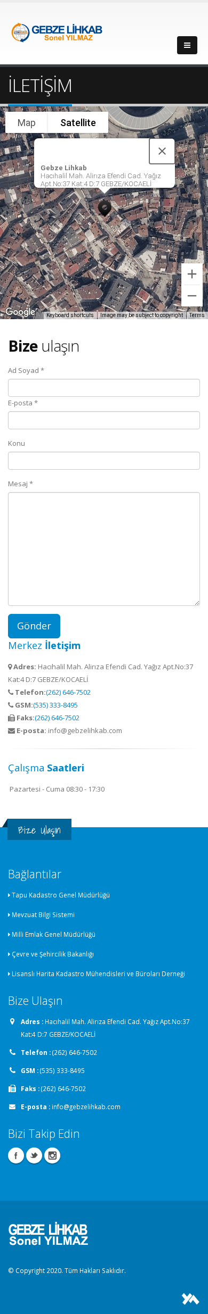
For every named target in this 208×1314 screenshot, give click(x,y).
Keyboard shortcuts (70, 315)
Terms (197, 315)
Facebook (16, 1155)
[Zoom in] (192, 274)
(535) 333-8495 (55, 705)
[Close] (162, 151)
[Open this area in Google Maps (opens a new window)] (20, 312)
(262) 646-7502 (68, 692)
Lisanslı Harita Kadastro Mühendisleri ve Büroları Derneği (98, 973)
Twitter (34, 1155)
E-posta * (23, 402)
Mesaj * (20, 483)
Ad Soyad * (26, 370)
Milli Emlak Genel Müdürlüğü (53, 934)
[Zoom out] (192, 295)
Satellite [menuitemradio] (78, 122)
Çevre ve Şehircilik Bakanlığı (53, 954)
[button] (104, 205)
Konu (16, 443)
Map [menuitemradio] (27, 122)
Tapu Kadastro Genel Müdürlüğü (61, 895)
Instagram (52, 1155)
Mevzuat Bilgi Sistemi (43, 914)
